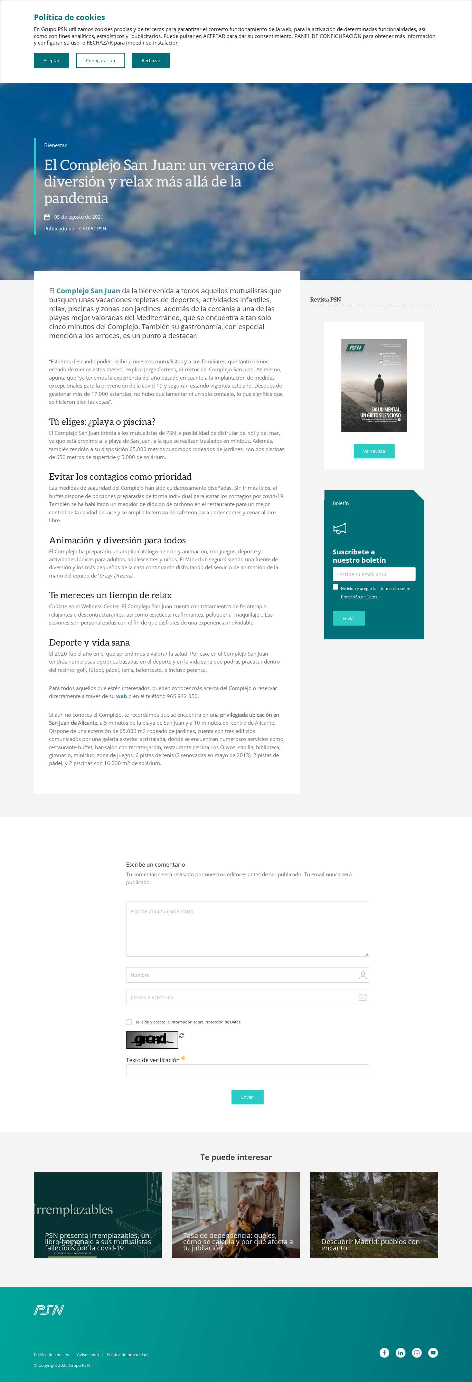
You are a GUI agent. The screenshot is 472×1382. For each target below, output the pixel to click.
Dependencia (193, 1181)
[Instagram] (417, 1353)
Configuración (100, 60)
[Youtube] (433, 1353)
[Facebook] (384, 1353)
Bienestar (55, 145)
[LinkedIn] (401, 1353)
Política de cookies (51, 1354)
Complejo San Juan (88, 290)
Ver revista (374, 451)
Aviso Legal (88, 1354)
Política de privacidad (127, 1354)
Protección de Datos (359, 596)
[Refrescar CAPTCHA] (181, 1035)
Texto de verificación (153, 1060)
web (121, 696)
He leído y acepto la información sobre (187, 1021)
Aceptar (51, 60)
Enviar (348, 618)
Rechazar (151, 60)
